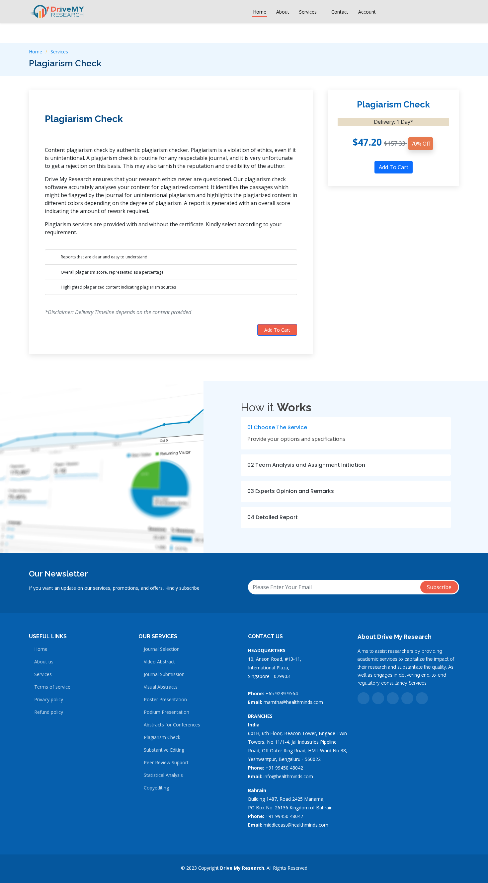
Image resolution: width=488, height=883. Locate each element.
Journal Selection (162, 649)
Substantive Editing (164, 750)
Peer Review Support (166, 762)
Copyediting (156, 787)
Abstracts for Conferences (172, 724)
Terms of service (52, 687)
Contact (339, 12)
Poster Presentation (165, 699)
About (282, 12)
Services (59, 51)
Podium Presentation (166, 712)
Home (259, 12)
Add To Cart (277, 330)
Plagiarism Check (84, 118)
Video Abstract (159, 661)
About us (43, 661)
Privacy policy (48, 699)
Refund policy (48, 712)
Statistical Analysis (163, 775)
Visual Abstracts (161, 687)
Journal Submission (164, 674)
